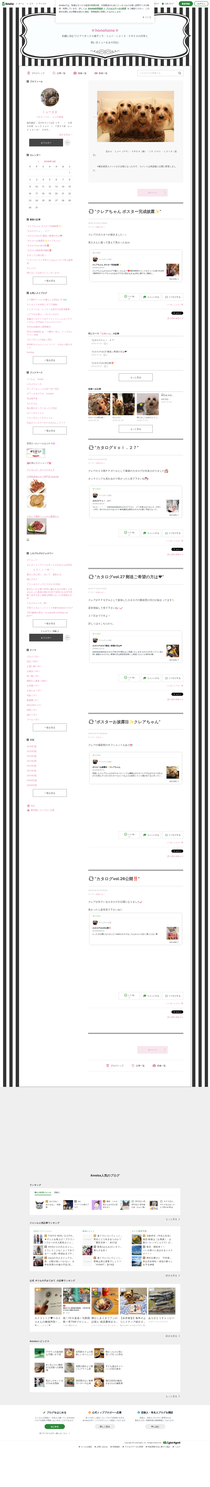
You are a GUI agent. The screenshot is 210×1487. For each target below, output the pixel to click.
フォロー (47, 142)
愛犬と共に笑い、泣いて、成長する (44, 574)
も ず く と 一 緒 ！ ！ (41, 569)
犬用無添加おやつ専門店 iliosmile (43, 476)
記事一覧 (61, 73)
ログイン (201, 3)
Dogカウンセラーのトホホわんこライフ (46, 422)
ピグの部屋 (58, 117)
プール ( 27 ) (33, 719)
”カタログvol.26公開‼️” (117, 878)
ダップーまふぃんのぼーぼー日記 (43, 388)
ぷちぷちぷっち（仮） (37, 603)
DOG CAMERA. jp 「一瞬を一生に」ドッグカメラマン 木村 (50, 333)
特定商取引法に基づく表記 (159, 1447)
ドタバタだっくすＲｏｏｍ (40, 417)
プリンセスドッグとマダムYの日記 (43, 584)
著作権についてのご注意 (42, 810)
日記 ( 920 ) (32, 661)
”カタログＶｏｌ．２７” (117, 447)
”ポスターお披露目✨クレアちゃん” (127, 721)
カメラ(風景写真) (139, 1231)
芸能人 (57, 1192)
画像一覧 (82, 73)
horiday (30, 352)
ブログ (98, 737)
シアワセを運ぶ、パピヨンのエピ (43, 314)
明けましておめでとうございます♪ (43, 272)
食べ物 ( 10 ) (33, 676)
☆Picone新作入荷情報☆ (39, 326)
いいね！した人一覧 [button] (175, 304)
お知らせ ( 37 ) (34, 690)
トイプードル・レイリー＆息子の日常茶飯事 (48, 309)
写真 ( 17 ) (32, 695)
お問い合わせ (102, 1447)
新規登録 (186, 3)
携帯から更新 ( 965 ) (37, 680)
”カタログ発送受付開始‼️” (39, 250)
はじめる (55, 1426)
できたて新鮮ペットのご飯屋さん (43, 516)
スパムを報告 (86, 1447)
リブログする (175, 297)
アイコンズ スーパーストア (41, 469)
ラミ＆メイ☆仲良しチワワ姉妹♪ (42, 304)
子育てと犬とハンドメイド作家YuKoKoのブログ (50, 607)
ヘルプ (177, 1447)
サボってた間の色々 (36, 255)
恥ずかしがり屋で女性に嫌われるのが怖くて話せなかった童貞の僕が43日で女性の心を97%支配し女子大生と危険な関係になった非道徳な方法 (50, 593)
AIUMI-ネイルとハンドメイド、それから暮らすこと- (49, 346)
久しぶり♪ (31, 268)
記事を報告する (176, 318)
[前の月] (38, 161)
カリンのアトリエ (35, 413)
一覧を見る (49, 280)
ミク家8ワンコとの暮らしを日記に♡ (47, 299)
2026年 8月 (50, 161)
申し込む (155, 1426)
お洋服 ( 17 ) (33, 685)
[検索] (180, 73)
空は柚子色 (32, 398)
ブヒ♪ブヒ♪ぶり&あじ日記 (39, 339)
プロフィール (42, 117)
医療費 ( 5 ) (32, 700)
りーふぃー (32, 560)
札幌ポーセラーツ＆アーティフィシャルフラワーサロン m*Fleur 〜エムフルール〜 (49, 320)
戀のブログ (32, 579)
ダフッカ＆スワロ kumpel (40, 393)
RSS (33, 805)
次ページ (152, 192)
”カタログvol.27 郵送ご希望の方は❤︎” (129, 576)
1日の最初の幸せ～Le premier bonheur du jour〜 (47, 614)
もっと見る (135, 377)
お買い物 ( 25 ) (34, 666)
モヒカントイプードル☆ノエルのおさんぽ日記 (49, 564)
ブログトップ (38, 73)
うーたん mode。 (36, 379)
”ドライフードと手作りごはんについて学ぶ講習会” (50, 261)
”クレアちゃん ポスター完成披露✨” (128, 211)
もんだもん (32, 403)
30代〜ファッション (42, 1231)
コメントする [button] (153, 297)
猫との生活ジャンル (43, 1192)
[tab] (43, 1192)
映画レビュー (89, 1231)
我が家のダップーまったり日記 (42, 408)
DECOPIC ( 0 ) (34, 705)
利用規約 (116, 1447)
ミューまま (49, 112)
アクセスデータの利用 (134, 1447)
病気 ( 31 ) (32, 710)
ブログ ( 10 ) (33, 656)
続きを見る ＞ (66, 134)
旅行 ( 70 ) (32, 714)
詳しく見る (105, 1426)
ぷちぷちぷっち (34, 383)
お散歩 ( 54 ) (33, 671)
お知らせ (99, 227)
